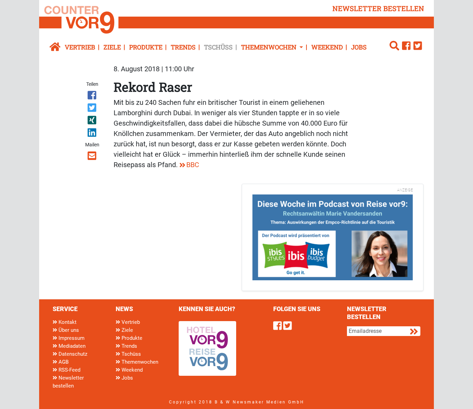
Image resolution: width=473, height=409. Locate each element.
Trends (183, 47)
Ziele (112, 47)
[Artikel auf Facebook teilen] (93, 96)
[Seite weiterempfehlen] (93, 157)
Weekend (327, 47)
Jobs (359, 47)
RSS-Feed (68, 370)
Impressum (70, 338)
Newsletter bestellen (68, 382)
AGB (63, 362)
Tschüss (218, 47)
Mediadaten (71, 346)
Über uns (68, 330)
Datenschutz (72, 354)
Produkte (145, 47)
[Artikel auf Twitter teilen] (93, 109)
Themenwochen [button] (269, 47)
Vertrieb (80, 47)
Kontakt (67, 322)
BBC (192, 165)
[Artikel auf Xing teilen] (93, 121)
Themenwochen (139, 362)
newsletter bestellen (378, 8)
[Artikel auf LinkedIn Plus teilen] (93, 134)
